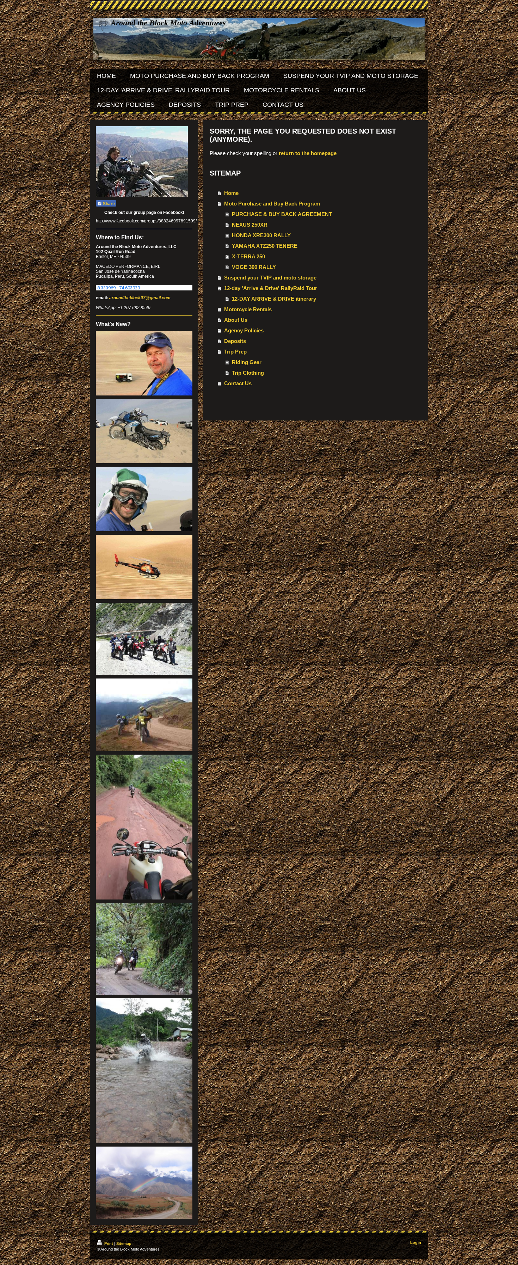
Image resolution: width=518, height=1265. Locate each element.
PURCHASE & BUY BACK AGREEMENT (282, 214)
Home (231, 193)
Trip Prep (235, 352)
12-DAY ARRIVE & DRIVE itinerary (274, 299)
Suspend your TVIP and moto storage (270, 278)
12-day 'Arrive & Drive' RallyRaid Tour (270, 288)
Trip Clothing (248, 373)
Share (108, 203)
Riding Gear (246, 362)
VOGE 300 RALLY (254, 267)
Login (415, 1242)
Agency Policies (244, 330)
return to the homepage (308, 153)
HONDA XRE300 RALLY (261, 235)
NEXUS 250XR (249, 225)
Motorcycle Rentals (248, 309)
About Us (235, 320)
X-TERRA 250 (248, 256)
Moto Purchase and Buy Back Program (272, 204)
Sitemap (123, 1243)
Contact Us (238, 383)
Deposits (235, 341)
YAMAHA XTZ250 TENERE (264, 246)
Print (108, 1243)
